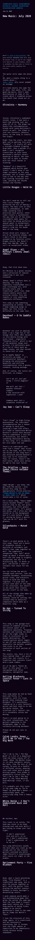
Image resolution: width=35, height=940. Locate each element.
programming (24, 4)
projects (6, 6)
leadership (7, 4)
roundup (14, 6)
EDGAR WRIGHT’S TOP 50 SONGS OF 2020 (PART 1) (16, 494)
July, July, (8, 82)
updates (19, 8)
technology (24, 6)
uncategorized (9, 8)
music (15, 4)
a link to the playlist (17, 55)
